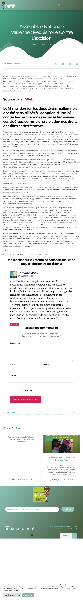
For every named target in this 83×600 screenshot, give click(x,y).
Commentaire (16, 343)
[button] (59, 5)
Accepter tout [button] (27, 595)
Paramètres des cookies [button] (12, 595)
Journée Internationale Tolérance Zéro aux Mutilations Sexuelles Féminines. (21, 439)
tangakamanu (38, 281)
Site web (13, 375)
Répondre (14, 324)
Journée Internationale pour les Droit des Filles (61, 458)
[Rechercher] (74, 536)
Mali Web (25, 99)
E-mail (46, 365)
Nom (12, 365)
